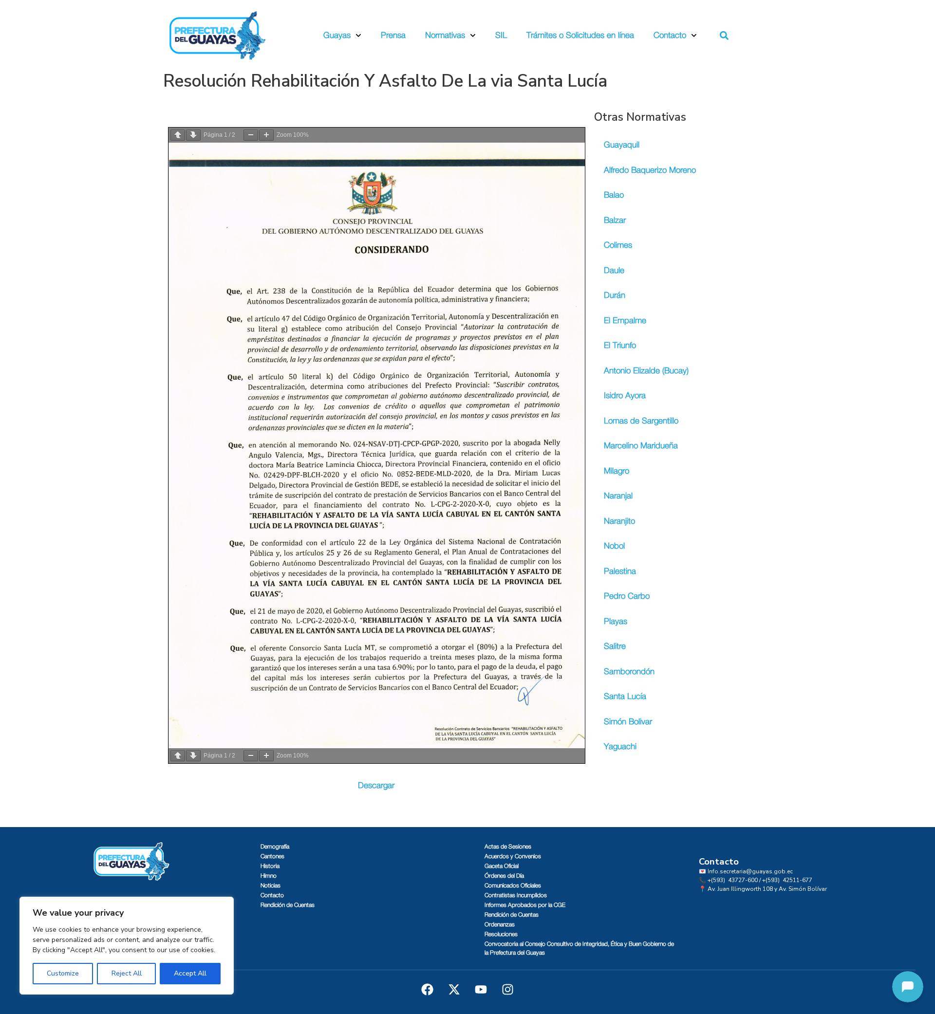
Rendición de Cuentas (288, 905)
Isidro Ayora (625, 395)
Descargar (376, 785)
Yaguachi (620, 746)
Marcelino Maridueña (641, 446)
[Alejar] (250, 135)
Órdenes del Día (504, 876)
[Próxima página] (193, 135)
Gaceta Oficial (502, 866)
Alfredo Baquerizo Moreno (650, 170)
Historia (270, 866)
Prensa (393, 35)
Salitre (615, 646)
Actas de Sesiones (508, 846)
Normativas (445, 35)
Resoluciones (501, 934)
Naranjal (618, 496)
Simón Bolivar (628, 722)
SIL (501, 35)
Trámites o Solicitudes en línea (580, 35)
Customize (63, 973)
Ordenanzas (500, 924)
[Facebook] (427, 989)
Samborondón (629, 671)
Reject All (127, 973)
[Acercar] (266, 135)
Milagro (616, 471)
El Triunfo (620, 345)
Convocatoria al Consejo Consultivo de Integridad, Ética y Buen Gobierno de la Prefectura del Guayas (579, 948)
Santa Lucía (625, 696)
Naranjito (619, 521)
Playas (615, 621)
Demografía (275, 846)
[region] (126, 946)
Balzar (615, 220)
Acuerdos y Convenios (513, 856)
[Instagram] (508, 989)
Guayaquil (621, 145)
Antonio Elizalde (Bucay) (646, 371)
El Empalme (625, 320)
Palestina (620, 571)
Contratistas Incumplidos (516, 895)
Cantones (272, 856)
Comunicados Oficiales (513, 885)
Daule (614, 270)
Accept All (190, 973)
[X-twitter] (454, 989)
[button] (724, 36)
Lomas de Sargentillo (641, 421)
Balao (614, 195)
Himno (269, 876)
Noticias (270, 885)
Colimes (618, 245)
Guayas (337, 35)
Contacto (670, 35)
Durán (614, 295)
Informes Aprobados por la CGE (525, 905)
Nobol (614, 546)
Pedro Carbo (627, 596)
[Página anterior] (177, 135)
